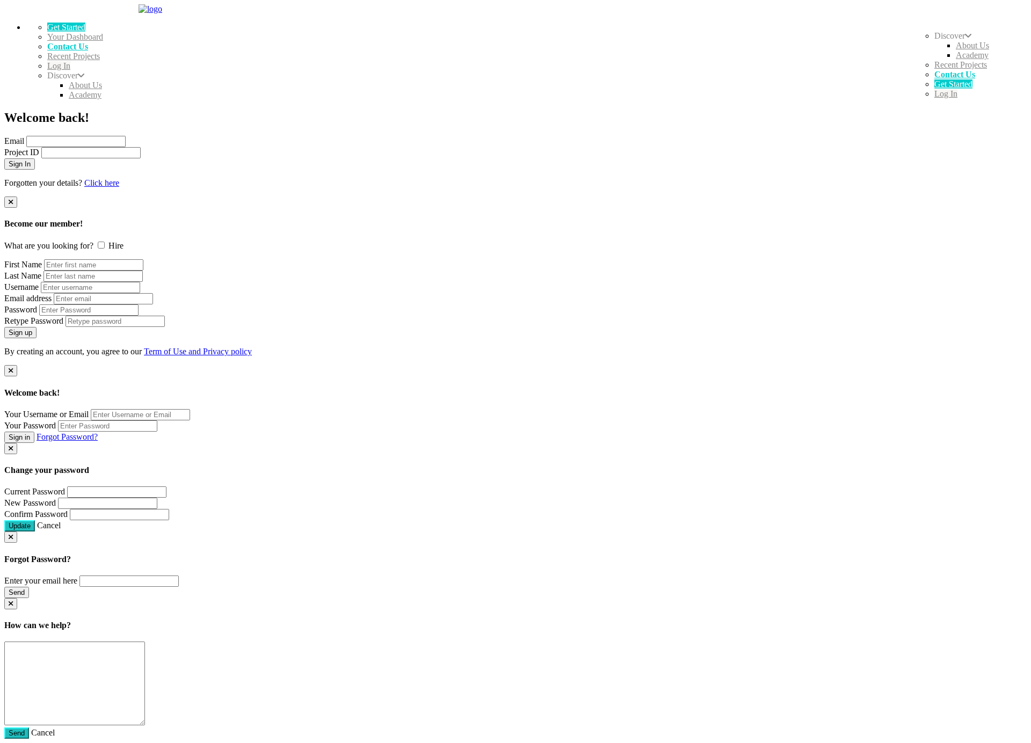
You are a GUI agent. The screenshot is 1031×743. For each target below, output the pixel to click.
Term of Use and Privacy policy (198, 351)
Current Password (34, 491)
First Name (23, 264)
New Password (30, 502)
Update (20, 526)
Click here (101, 182)
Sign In (20, 164)
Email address (28, 298)
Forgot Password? (67, 436)
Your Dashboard (75, 36)
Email (14, 140)
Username (21, 287)
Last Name (22, 275)
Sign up (20, 333)
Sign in (19, 437)
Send (17, 592)
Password (20, 309)
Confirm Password (36, 514)
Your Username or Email (46, 414)
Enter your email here (40, 580)
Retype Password (33, 320)
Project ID (21, 152)
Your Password (30, 425)
